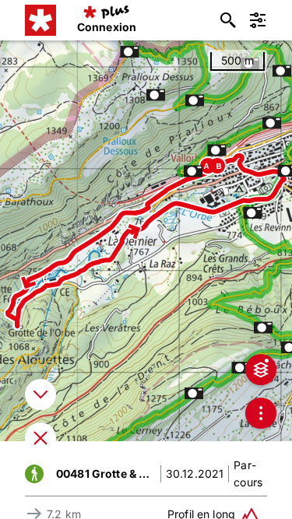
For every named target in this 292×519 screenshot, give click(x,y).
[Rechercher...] (228, 20)
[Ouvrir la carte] (40, 438)
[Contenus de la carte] (260, 369)
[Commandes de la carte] (260, 413)
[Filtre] (257, 20)
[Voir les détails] (40, 394)
